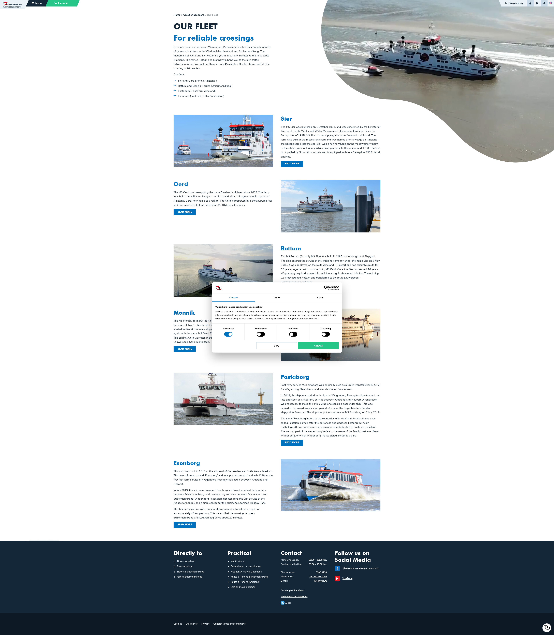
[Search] (544, 3)
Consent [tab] (233, 297)
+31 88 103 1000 (318, 576)
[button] (61, 3)
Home (177, 15)
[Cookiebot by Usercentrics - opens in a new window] (326, 288)
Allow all (318, 345)
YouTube (347, 578)
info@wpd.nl (320, 580)
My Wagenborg (514, 3)
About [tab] (320, 297)
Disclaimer (192, 623)
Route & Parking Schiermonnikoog (249, 576)
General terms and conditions (229, 623)
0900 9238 (321, 572)
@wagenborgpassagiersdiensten (360, 568)
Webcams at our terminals (294, 596)
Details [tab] (277, 297)
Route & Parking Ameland (245, 582)
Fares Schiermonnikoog (189, 576)
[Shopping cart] (537, 3)
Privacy (205, 623)
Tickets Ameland (186, 561)
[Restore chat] (546, 627)
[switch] (261, 334)
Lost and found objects (243, 587)
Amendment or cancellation (246, 566)
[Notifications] (530, 3)
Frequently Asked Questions (246, 571)
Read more (292, 163)
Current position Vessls (292, 590)
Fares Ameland (185, 566)
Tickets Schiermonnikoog (190, 571)
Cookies (178, 623)
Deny (276, 345)
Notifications (237, 561)
